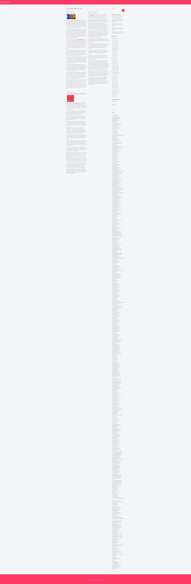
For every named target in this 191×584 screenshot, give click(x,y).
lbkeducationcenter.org (116, 266)
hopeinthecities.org (115, 285)
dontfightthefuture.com (116, 202)
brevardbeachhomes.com (116, 196)
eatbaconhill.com (115, 133)
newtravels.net (114, 137)
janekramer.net (114, 354)
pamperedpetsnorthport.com (117, 228)
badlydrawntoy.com (115, 442)
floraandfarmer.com (115, 193)
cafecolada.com (114, 292)
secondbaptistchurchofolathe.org (117, 554)
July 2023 (113, 75)
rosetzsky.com (114, 332)
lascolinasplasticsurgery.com (117, 476)
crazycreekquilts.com (115, 316)
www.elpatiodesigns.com (116, 512)
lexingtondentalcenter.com (116, 249)
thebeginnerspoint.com (116, 295)
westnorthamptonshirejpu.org (117, 173)
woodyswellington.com (116, 510)
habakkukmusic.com (115, 444)
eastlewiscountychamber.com (117, 305)
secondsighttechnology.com (116, 243)
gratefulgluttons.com (115, 286)
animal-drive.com (115, 421)
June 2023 (114, 77)
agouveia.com (114, 553)
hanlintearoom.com (115, 541)
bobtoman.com (114, 160)
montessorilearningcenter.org (117, 526)
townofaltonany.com (115, 376)
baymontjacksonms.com (116, 375)
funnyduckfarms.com (115, 542)
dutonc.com (114, 360)
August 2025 (114, 50)
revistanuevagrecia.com (116, 334)
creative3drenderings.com (116, 434)
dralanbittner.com (115, 222)
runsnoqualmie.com (115, 469)
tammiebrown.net (115, 359)
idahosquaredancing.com (116, 213)
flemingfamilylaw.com (116, 548)
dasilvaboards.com (115, 309)
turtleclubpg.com (115, 394)
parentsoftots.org (115, 433)
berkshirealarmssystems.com (117, 219)
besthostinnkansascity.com (116, 563)
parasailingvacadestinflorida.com (117, 536)
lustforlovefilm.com (115, 323)
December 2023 (115, 67)
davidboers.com (114, 438)
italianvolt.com (114, 218)
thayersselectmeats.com (116, 425)
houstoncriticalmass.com (116, 301)
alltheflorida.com (115, 531)
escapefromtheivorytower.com (117, 197)
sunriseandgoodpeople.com (116, 381)
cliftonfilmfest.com (115, 205)
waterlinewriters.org (115, 431)
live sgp (75, 103)
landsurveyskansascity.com (116, 466)
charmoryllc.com (115, 298)
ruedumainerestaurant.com (116, 331)
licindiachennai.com (115, 119)
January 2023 (114, 85)
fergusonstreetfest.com (116, 528)
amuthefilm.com (115, 322)
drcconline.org (114, 402)
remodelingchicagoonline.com (117, 480)
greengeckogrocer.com (116, 246)
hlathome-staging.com (116, 247)
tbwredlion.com (114, 523)
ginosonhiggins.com (115, 370)
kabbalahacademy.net (115, 239)
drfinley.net (114, 547)
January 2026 (114, 41)
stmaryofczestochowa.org (116, 345)
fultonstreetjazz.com (115, 175)
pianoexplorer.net (115, 503)
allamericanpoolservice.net (116, 254)
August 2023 (114, 73)
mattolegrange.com (115, 363)
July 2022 (113, 95)
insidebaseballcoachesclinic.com (117, 532)
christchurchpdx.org (115, 319)
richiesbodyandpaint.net (116, 118)
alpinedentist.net (115, 163)
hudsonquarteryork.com (116, 513)
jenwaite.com (114, 543)
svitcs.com (114, 417)
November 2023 (115, 68)
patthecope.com (115, 415)
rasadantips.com (115, 130)
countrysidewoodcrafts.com (117, 142)
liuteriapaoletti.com (115, 380)
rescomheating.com (115, 561)
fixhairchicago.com (115, 412)
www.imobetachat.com (116, 439)
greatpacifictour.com (115, 395)
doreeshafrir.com (115, 338)
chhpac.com (114, 556)
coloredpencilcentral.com (116, 204)
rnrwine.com (114, 549)
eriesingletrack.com (115, 227)
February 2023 (114, 84)
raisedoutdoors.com (115, 208)
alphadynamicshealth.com (116, 538)
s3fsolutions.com (115, 194)
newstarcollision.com (115, 241)
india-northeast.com (115, 199)
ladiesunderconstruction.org (116, 184)
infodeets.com (114, 121)
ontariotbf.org (114, 144)
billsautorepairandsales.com (117, 524)
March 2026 (114, 38)
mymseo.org (114, 555)
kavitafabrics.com (115, 389)
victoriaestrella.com (115, 396)
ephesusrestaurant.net (116, 509)
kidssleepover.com (115, 136)
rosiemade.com (114, 229)
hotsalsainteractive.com (116, 123)
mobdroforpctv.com (115, 288)
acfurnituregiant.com (115, 126)
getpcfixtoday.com (115, 153)
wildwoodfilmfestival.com (116, 172)
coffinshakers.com (115, 344)
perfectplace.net (115, 268)
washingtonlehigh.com (116, 486)
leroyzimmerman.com (115, 546)
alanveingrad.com (115, 369)
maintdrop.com (114, 159)
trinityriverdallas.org (115, 267)
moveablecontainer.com (116, 178)
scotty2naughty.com (115, 337)
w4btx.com (114, 236)
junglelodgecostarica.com (116, 364)
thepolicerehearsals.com (116, 303)
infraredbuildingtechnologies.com (117, 188)
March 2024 (114, 62)
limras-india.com (115, 116)
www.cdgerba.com (115, 516)
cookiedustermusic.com (116, 387)
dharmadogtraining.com (116, 558)
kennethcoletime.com (115, 350)
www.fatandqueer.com (116, 463)
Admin (73, 11)
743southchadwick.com (116, 198)
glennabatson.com (115, 310)
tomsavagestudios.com (116, 256)
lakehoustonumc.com (115, 443)
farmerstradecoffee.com (116, 436)
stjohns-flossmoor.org (116, 384)
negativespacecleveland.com (117, 378)
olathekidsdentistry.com (116, 231)
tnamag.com (114, 423)
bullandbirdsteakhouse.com (116, 475)
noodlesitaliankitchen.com (116, 148)
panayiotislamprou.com (116, 167)
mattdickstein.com (115, 440)
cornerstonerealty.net (115, 497)
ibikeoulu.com (114, 342)
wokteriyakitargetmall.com (116, 248)
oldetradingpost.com (115, 182)
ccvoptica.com (114, 485)
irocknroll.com (114, 211)
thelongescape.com (115, 362)
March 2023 (114, 82)
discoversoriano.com (115, 294)
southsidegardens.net (115, 504)
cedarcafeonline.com (115, 125)
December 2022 (115, 87)
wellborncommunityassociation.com (118, 170)
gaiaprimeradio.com (115, 358)
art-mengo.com (114, 357)
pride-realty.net (114, 537)
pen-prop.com (114, 450)
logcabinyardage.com (115, 437)
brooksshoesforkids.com (116, 424)
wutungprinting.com (115, 371)
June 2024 (114, 57)
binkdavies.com (114, 317)
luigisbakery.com (115, 487)
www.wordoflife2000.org (116, 212)
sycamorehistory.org (115, 495)
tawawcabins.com (115, 215)
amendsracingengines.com (116, 461)
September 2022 (115, 92)
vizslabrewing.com (115, 221)
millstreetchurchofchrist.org (117, 535)
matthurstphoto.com (115, 530)
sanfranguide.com (115, 297)
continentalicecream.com (116, 315)
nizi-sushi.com (114, 356)
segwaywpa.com (115, 427)
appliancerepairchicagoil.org (116, 143)
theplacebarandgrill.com (116, 403)
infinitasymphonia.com (116, 326)
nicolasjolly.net (114, 325)
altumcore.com (114, 420)
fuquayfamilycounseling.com (117, 552)
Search (113, 8)
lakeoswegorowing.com (116, 550)
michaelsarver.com (115, 245)
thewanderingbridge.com (116, 347)
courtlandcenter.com (115, 399)
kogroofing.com (114, 162)
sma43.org (114, 479)
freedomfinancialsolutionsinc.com (117, 458)
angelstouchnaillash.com (116, 237)
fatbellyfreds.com (115, 511)
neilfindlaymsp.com (115, 400)
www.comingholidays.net (116, 296)
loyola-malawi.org (115, 280)
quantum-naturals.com (116, 525)
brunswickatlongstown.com (116, 352)
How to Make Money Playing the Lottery (76, 93)
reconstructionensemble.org (117, 388)
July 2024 (113, 55)
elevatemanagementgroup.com (117, 544)
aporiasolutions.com (115, 426)
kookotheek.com (115, 166)
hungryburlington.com (115, 351)
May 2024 (113, 58)
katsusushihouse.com (115, 328)
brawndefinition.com (115, 314)
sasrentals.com (114, 242)
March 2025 (114, 51)
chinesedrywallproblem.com (116, 382)
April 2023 (114, 80)
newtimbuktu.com (115, 131)
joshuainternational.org (116, 448)
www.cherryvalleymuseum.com (117, 180)
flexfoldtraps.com (115, 460)
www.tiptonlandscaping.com (117, 482)
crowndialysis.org (115, 252)
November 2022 (115, 89)
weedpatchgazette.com (116, 224)
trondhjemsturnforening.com (117, 520)
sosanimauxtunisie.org (116, 161)
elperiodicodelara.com (115, 117)
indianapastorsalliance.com (116, 408)
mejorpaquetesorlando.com (116, 234)
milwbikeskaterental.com (116, 374)
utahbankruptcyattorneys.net (117, 210)
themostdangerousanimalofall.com (118, 302)
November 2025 (115, 45)
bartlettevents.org (115, 176)
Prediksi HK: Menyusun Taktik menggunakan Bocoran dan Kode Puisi (117, 25)
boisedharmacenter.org (116, 277)
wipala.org (114, 279)
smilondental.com (115, 240)
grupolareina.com (115, 179)
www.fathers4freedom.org (116, 452)
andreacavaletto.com (115, 274)
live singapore (80, 39)
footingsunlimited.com (116, 468)
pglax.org (113, 377)
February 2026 (114, 40)
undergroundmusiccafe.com (116, 566)
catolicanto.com (115, 265)
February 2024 (114, 63)
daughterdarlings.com (115, 120)
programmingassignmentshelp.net (117, 135)
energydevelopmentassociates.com (118, 192)
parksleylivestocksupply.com (117, 276)
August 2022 (114, 94)
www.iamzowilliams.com (116, 500)
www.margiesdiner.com (116, 472)
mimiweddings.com (115, 562)
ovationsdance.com (115, 261)
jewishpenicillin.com (115, 255)
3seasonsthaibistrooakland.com (117, 270)
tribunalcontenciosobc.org (116, 307)
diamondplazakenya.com (116, 522)
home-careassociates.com (116, 273)
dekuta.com (114, 491)
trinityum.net (114, 505)
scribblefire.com (114, 271)
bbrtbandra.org (114, 154)
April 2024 (114, 60)
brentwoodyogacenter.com (116, 481)
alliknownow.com (115, 304)
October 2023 (114, 70)
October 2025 (114, 46)
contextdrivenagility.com (116, 341)
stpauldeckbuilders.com (116, 467)
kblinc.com (114, 225)
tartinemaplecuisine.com (116, 353)
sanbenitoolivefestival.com (116, 290)
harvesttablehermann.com (116, 190)
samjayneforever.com (115, 529)
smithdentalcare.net (115, 565)
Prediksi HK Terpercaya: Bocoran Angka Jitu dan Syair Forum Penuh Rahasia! (117, 29)
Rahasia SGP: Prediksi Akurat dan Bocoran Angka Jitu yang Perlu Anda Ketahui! (118, 20)
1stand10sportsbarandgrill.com (117, 235)
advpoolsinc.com (115, 406)
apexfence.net (114, 568)
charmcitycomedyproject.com (117, 339)
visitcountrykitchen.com (116, 366)
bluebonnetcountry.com (116, 155)
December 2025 (115, 43)
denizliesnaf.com (115, 413)
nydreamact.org (114, 149)
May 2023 (113, 79)
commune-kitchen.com (116, 321)
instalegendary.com (115, 145)
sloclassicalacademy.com (116, 308)
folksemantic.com (115, 216)
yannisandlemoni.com (115, 223)
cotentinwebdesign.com (116, 181)
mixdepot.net (114, 493)
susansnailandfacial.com (116, 449)
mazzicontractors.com (116, 506)
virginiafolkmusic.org (115, 260)
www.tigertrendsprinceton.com (117, 451)
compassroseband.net (115, 419)
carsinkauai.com (114, 534)
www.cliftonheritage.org (116, 477)
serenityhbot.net (115, 446)
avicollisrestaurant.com (116, 401)
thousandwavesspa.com (116, 397)
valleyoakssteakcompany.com (117, 409)
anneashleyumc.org (115, 464)
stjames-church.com (115, 335)
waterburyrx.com (115, 405)
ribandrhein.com (114, 262)
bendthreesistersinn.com (116, 383)
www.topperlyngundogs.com (117, 454)
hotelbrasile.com (115, 174)
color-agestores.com (115, 278)
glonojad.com (114, 333)
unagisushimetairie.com (116, 150)
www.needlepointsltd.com (116, 474)
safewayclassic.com (115, 141)
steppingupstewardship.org (116, 483)
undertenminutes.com (115, 127)
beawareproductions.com (116, 340)
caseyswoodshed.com (115, 411)
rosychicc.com (114, 282)
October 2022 (114, 90)
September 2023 (115, 72)
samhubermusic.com (115, 567)
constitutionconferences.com (117, 414)
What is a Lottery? (70, 13)
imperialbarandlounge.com (116, 206)
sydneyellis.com (114, 251)
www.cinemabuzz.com (116, 492)
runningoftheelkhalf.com (116, 455)
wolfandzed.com (115, 489)
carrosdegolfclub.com (115, 191)
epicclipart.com (114, 156)
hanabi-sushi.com (115, 488)
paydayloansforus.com (116, 138)
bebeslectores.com (115, 185)
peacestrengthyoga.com (116, 457)
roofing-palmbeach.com (116, 200)
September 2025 (115, 48)
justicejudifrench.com (115, 346)
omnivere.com (114, 129)
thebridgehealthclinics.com (116, 430)
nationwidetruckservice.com (116, 393)
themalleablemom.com (116, 348)
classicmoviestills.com (116, 291)
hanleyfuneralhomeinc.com (116, 233)
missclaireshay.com (115, 114)
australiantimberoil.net (116, 186)
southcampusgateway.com (116, 168)
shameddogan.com (115, 432)
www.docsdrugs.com (115, 470)
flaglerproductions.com (116, 313)
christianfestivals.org (115, 365)
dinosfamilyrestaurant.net (116, 187)
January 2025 (114, 53)
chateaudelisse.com (115, 169)
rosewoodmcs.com (115, 494)
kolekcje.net (114, 264)
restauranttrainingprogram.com (117, 253)
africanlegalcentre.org (116, 327)
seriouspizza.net (115, 418)
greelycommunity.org (115, 329)
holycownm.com (115, 391)
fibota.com (114, 515)
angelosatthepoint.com (116, 407)
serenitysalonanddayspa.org (116, 124)
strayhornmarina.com (115, 311)
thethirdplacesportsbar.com (116, 507)
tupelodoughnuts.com (116, 230)
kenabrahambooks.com (116, 320)
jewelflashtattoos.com (116, 151)
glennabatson (5, 2)
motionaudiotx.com (115, 559)
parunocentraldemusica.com (117, 517)
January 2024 (114, 65)
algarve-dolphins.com (115, 368)
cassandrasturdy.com (115, 289)
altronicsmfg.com (115, 132)
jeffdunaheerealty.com (116, 456)
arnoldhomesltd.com (115, 203)
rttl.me (113, 560)
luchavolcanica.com (115, 390)
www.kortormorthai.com (116, 462)
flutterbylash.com (115, 540)
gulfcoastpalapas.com (116, 429)
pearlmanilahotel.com (116, 157)
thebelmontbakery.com (116, 139)
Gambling (113, 101)
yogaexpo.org (114, 272)
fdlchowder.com (115, 473)
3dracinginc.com (114, 299)
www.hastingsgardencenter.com (117, 501)
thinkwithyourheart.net (116, 209)
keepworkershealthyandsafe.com (117, 147)
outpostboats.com (115, 283)
